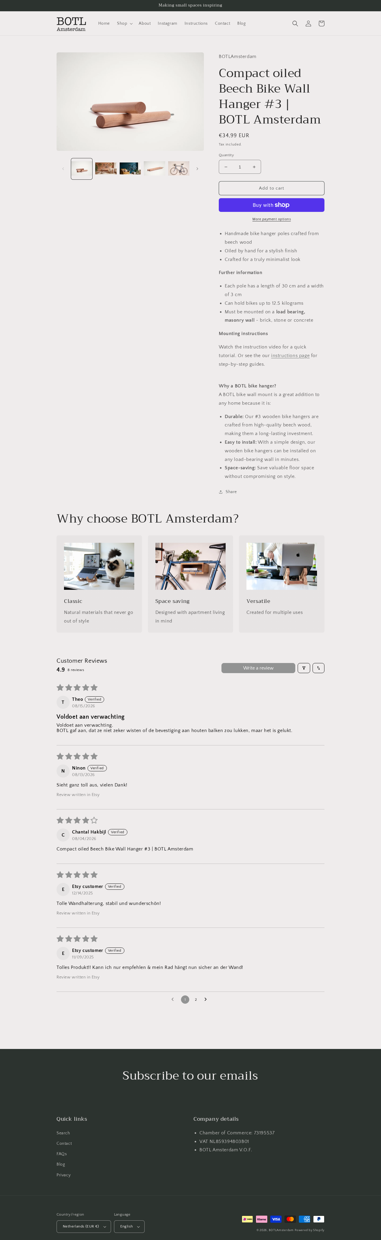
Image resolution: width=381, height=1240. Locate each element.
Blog (61, 1164)
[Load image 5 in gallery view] (178, 168)
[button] (124, 23)
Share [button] (231, 492)
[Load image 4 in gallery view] (154, 168)
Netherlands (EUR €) (81, 1226)
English (126, 1226)
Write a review (258, 668)
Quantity (226, 155)
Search (63, 1133)
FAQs (62, 1154)
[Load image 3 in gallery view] (130, 168)
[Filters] (304, 668)
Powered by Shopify (309, 1230)
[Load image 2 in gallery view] (105, 168)
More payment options (271, 219)
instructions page (290, 355)
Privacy (64, 1175)
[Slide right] (197, 168)
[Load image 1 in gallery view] (81, 168)
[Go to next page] (207, 999)
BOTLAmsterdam (281, 1230)
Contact (64, 1143)
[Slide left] (63, 168)
